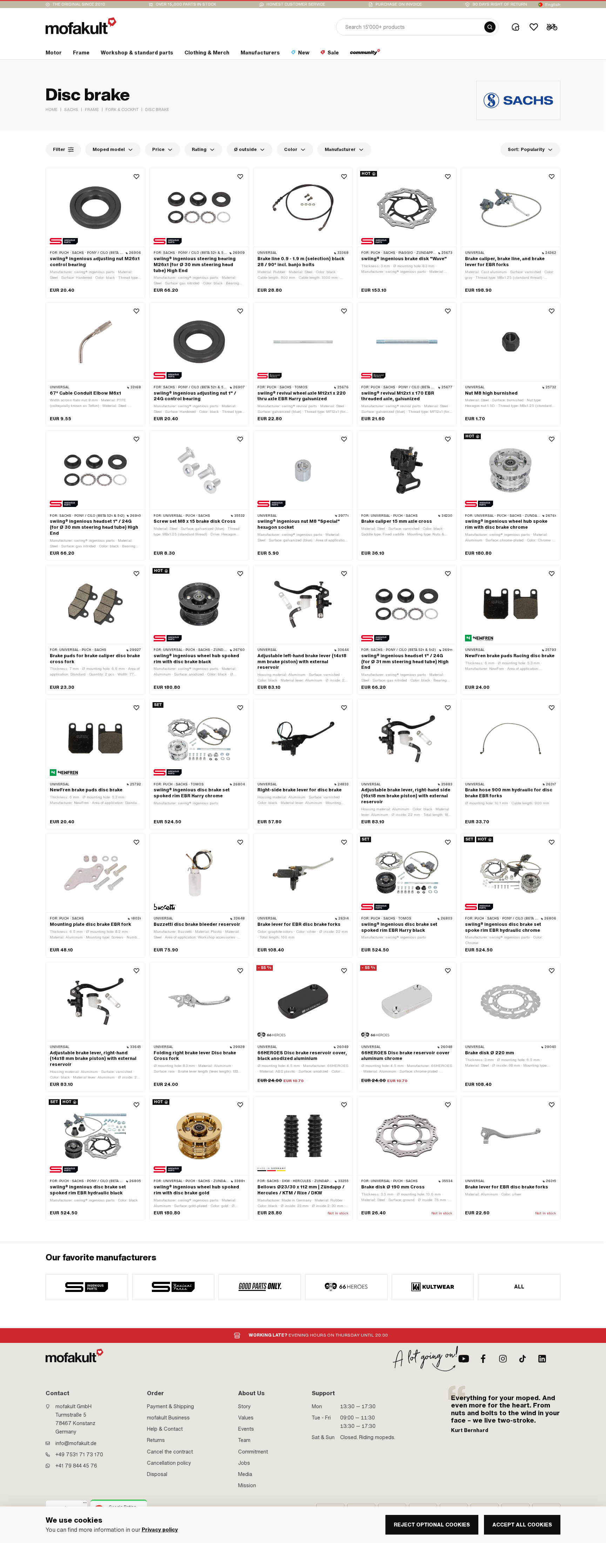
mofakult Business (168, 1417)
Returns (156, 1440)
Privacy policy (160, 1530)
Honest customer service (296, 4)
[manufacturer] (87, 1287)
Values (246, 1417)
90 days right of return (499, 4)
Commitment (253, 1451)
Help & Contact (165, 1428)
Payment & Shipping (170, 1406)
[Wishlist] (533, 27)
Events (246, 1428)
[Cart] (552, 27)
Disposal (157, 1474)
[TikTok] (523, 1359)
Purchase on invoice (399, 4)
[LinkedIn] (542, 1359)
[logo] (81, 25)
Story (244, 1406)
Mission (247, 1485)
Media (245, 1474)
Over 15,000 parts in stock (186, 4)
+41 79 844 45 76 (76, 1465)
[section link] (365, 54)
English (552, 4)
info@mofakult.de (75, 1443)
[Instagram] (503, 1359)
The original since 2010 (79, 4)
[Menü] (85, 1504)
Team (244, 1440)
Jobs (244, 1462)
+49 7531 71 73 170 (79, 1454)
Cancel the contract (170, 1451)
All (519, 1286)
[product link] (95, 233)
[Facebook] (483, 1359)
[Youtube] (464, 1359)
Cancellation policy (169, 1462)
